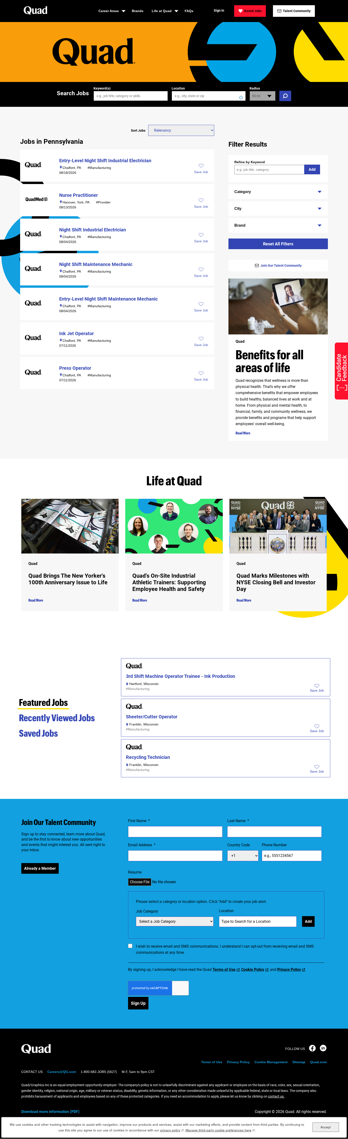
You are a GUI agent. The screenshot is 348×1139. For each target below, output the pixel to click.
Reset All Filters (278, 243)
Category (242, 192)
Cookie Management (271, 1062)
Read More (243, 433)
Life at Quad (162, 11)
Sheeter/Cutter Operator (151, 716)
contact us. (276, 1096)
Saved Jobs (253, 11)
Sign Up (138, 1003)
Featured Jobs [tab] (43, 702)
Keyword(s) (102, 88)
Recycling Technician (148, 757)
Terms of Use (224, 969)
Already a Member (40, 868)
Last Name (238, 821)
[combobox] (209, 96)
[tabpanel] (225, 719)
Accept (326, 1127)
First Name (139, 821)
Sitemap (298, 1062)
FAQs (189, 11)
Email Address (142, 845)
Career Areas (108, 11)
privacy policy (172, 1130)
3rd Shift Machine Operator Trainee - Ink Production (180, 676)
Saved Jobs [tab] (38, 733)
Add (312, 169)
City (237, 209)
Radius (255, 88)
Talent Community (297, 11)
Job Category (147, 911)
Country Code (238, 845)
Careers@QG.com (61, 1072)
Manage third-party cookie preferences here (220, 1130)
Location (178, 88)
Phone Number (274, 845)
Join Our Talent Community (281, 265)
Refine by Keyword (249, 162)
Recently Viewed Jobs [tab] (57, 717)
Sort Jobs (138, 130)
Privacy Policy (289, 969)
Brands (137, 11)
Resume (135, 872)
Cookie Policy (252, 969)
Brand (239, 225)
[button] (316, 690)
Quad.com (318, 1062)
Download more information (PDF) (50, 1111)
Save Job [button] (201, 172)
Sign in (219, 10)
